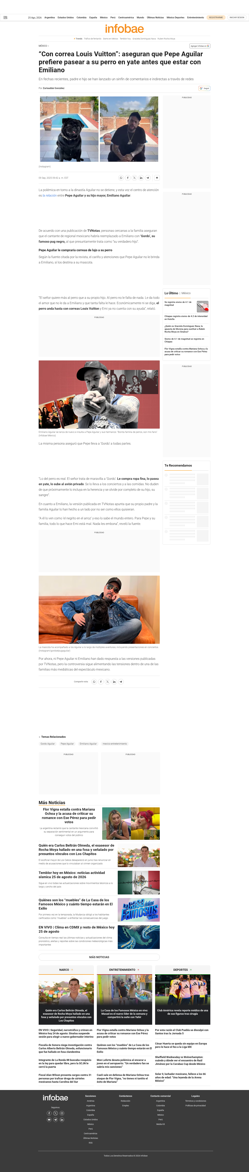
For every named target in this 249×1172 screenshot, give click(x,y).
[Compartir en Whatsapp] (121, 178)
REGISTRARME (216, 17)
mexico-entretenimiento (115, 743)
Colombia (81, 17)
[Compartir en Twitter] (134, 178)
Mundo (140, 17)
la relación (49, 195)
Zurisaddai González (53, 88)
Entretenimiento (195, 17)
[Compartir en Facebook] (128, 178)
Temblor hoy (125, 39)
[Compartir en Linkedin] (141, 178)
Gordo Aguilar (48, 743)
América (90, 1101)
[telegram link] (55, 1119)
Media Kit (160, 1124)
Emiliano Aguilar (88, 743)
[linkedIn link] (62, 1119)
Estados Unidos (66, 17)
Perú (112, 17)
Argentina (49, 17)
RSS (90, 1143)
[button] (5, 17)
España (93, 17)
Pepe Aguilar (67, 743)
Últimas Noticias (155, 17)
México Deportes (175, 17)
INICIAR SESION (237, 17)
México (104, 17)
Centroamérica (126, 17)
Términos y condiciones (195, 1101)
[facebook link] (49, 1113)
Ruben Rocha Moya (166, 39)
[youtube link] (49, 1119)
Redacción (125, 1101)
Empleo (125, 1105)
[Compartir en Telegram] (148, 178)
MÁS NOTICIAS (99, 957)
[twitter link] (55, 1113)
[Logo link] (124, 28)
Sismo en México (110, 39)
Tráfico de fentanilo (92, 39)
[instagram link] (62, 1113)
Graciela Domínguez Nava (144, 39)
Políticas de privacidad (195, 1105)
